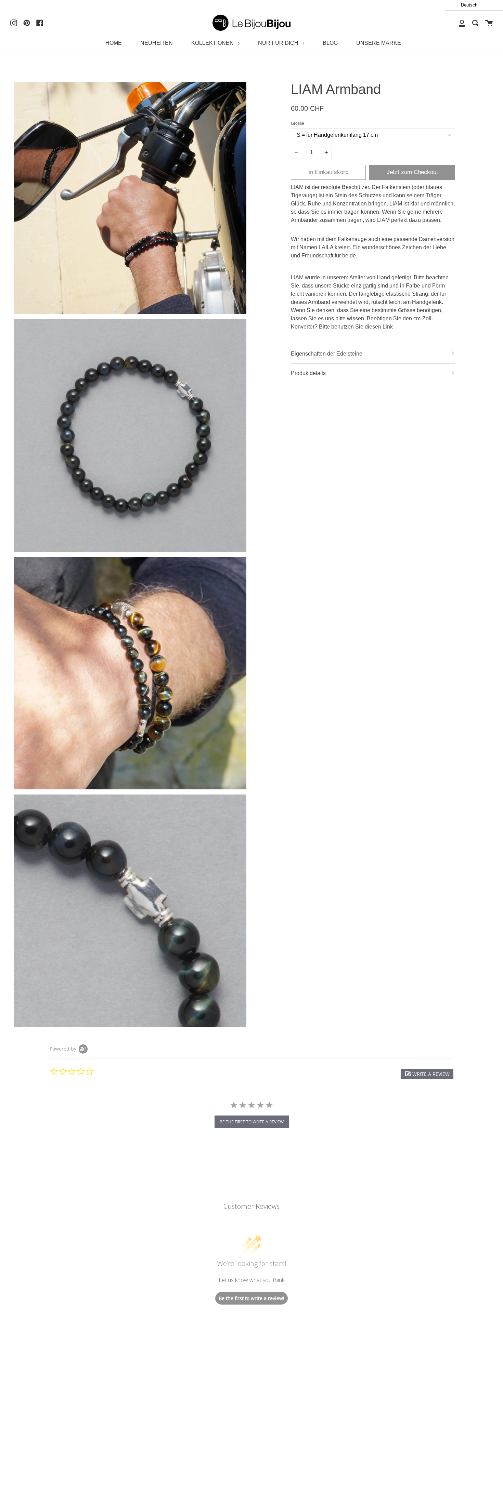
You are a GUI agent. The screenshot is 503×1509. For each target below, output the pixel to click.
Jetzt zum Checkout (412, 172)
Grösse (297, 123)
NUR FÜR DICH (279, 43)
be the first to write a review (252, 1122)
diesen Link (379, 327)
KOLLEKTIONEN (213, 43)
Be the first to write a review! (251, 1298)
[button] (427, 1074)
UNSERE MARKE (378, 43)
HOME (113, 43)
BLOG (330, 43)
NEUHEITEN (156, 43)
